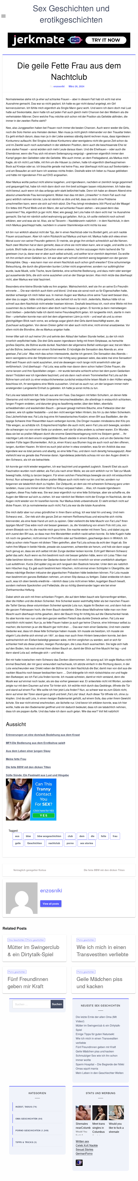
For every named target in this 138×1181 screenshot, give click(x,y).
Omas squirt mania (87, 1068)
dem (81, 836)
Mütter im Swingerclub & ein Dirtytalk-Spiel (33, 950)
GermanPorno (84, 1153)
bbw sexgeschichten (49, 836)
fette (103, 836)
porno (70, 843)
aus (17, 836)
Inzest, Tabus (23, 1106)
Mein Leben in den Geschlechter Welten (100, 1073)
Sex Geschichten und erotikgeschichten (71, 13)
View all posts (51, 903)
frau (115, 836)
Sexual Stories (84, 1149)
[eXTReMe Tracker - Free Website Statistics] (79, 1162)
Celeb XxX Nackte (87, 1145)
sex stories (86, 843)
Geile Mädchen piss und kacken (100, 982)
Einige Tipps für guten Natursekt (95, 1034)
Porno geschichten (35, 939)
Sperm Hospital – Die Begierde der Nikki (100, 1064)
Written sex (82, 1141)
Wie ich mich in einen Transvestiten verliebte (102, 950)
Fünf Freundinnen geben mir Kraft (28, 982)
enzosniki (59, 86)
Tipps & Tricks (24, 1142)
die (92, 836)
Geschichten (34, 843)
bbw (28, 836)
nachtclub (54, 843)
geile (18, 843)
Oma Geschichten (16, 939)
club (70, 836)
